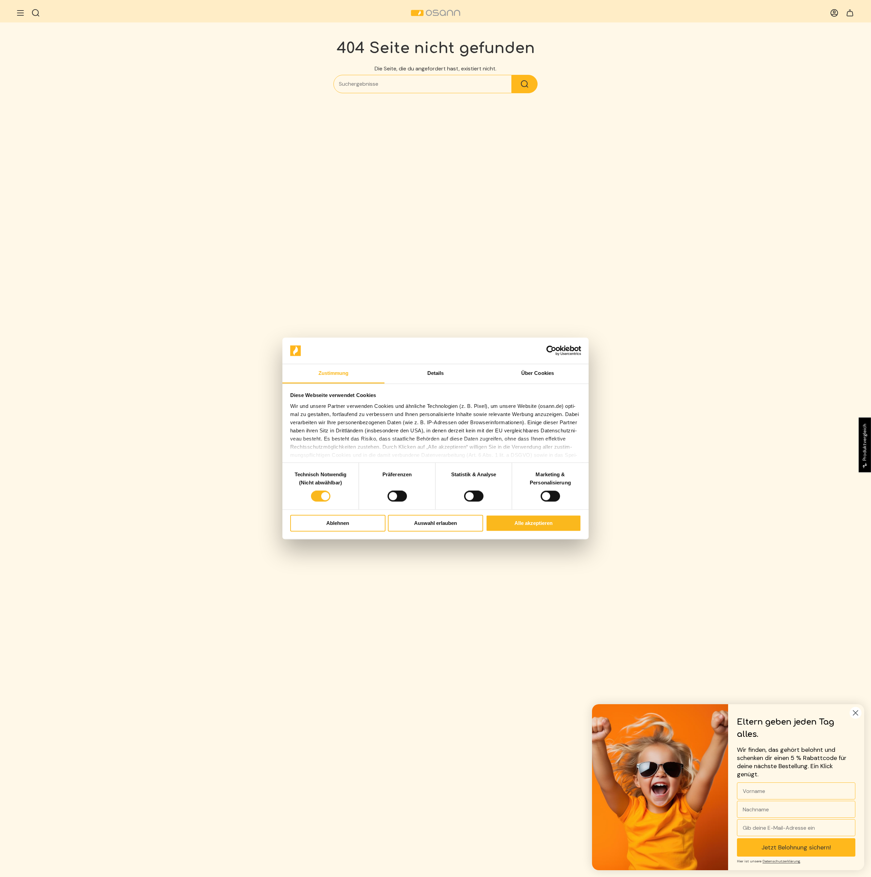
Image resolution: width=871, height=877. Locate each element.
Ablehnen (337, 523)
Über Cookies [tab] (537, 373)
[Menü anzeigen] (20, 13)
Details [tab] (435, 373)
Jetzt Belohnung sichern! (796, 847)
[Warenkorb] (850, 13)
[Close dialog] (855, 713)
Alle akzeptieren (533, 523)
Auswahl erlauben (435, 523)
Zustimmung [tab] (333, 373)
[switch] (397, 496)
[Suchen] (525, 84)
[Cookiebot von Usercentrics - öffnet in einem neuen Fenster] (551, 351)
